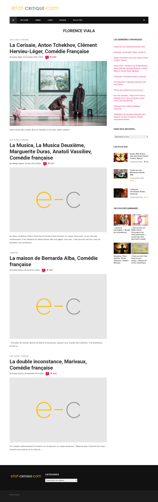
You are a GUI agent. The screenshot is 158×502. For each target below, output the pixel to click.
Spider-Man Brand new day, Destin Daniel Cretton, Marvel (139, 156)
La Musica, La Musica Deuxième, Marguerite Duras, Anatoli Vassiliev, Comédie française (51, 151)
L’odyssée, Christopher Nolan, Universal (130, 52)
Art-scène (24, 20)
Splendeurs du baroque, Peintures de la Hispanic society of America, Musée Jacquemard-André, (130, 116)
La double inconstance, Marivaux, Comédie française (48, 364)
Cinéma (38, 20)
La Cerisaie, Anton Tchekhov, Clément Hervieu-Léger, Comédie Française (53, 48)
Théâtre (24, 40)
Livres (50, 20)
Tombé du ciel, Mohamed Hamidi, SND (129, 47)
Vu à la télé (77, 20)
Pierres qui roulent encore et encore (128, 90)
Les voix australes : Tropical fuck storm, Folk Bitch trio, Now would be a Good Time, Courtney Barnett (129, 98)
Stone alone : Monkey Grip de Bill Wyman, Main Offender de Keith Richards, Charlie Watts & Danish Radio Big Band (131, 68)
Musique (62, 20)
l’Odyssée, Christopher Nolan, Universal (130, 76)
